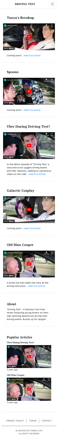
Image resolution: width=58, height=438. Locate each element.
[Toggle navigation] (52, 4)
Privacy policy (15, 420)
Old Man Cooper (15, 374)
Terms (33, 420)
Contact (47, 420)
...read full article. (31, 55)
